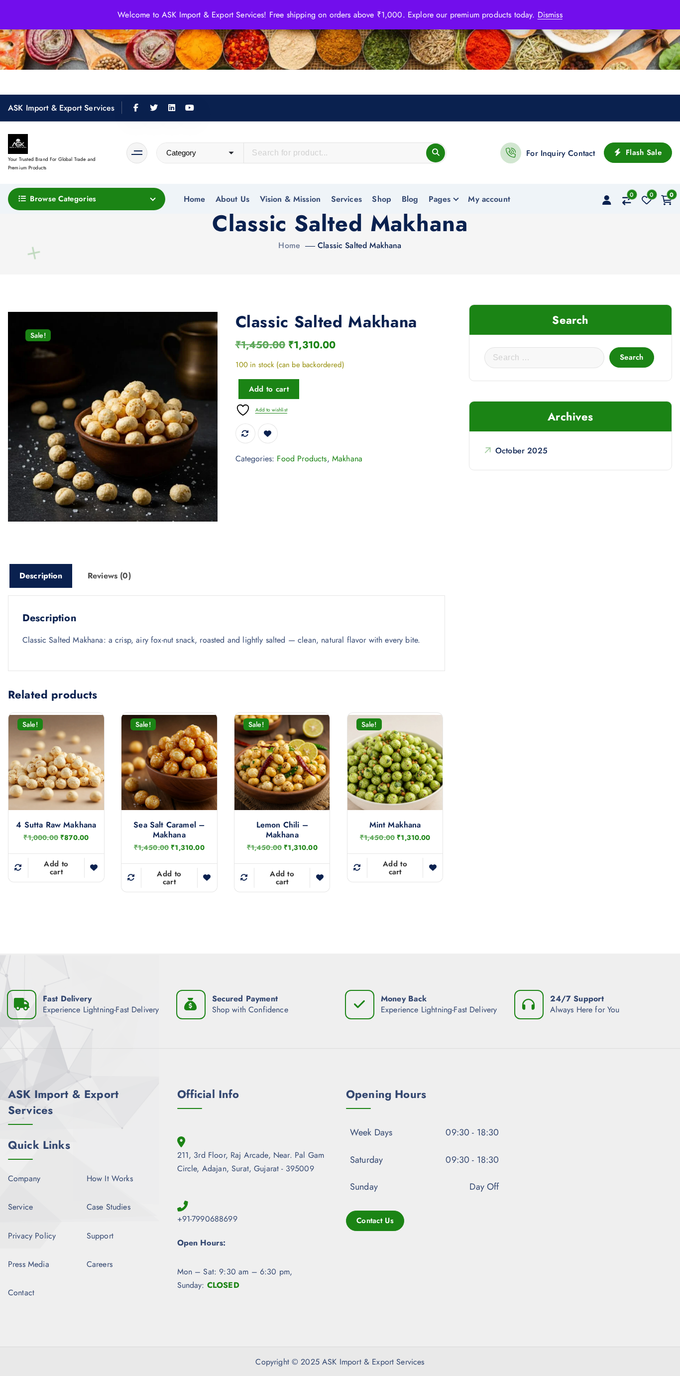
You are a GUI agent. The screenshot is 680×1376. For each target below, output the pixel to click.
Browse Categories (63, 198)
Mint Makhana (395, 825)
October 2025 (521, 450)
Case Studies (108, 1207)
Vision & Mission (290, 199)
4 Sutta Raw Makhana (56, 825)
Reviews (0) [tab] (109, 575)
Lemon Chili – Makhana (282, 830)
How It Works (110, 1178)
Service (20, 1207)
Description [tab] (40, 575)
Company (24, 1178)
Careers (100, 1264)
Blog (410, 199)
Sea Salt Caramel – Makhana (169, 830)
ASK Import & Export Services (61, 108)
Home (195, 199)
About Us (232, 199)
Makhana (347, 458)
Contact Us (375, 1220)
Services (346, 199)
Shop (381, 199)
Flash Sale (642, 152)
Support (100, 1235)
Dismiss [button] (550, 14)
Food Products (302, 458)
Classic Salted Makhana (360, 245)
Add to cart (269, 389)
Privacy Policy (32, 1235)
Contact (21, 1292)
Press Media (28, 1264)
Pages (440, 199)
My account (489, 199)
